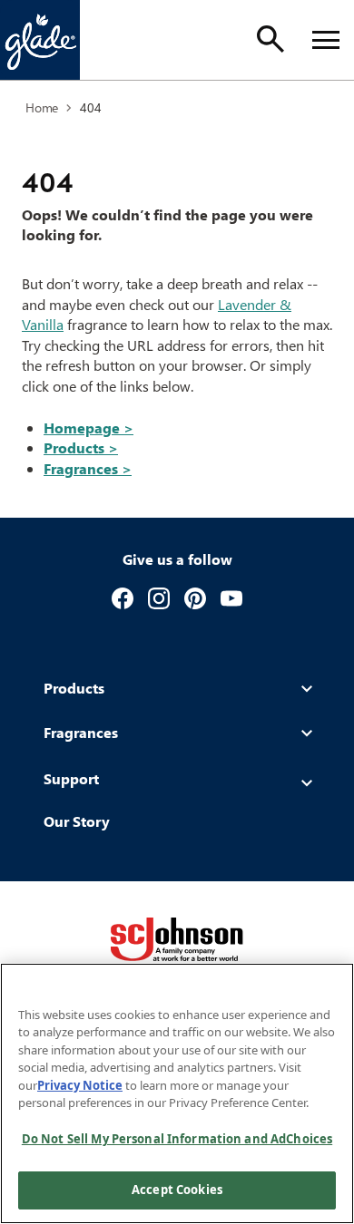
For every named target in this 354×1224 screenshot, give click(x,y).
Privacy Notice (80, 1085)
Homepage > (88, 427)
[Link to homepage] (40, 40)
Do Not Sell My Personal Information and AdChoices (177, 1139)
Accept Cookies (177, 1189)
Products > (81, 447)
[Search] (270, 39)
